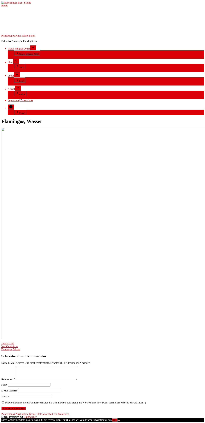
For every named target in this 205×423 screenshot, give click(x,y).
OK (114, 420)
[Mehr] (11, 107)
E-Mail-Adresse (9, 390)
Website (5, 396)
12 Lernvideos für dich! (26, 57)
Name (4, 384)
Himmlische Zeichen (24, 70)
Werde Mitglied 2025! (19, 48)
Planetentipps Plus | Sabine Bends (18, 35)
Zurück (22, 113)
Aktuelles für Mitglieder (26, 97)
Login (11, 75)
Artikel (11, 89)
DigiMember (30, 416)
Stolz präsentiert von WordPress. (53, 414)
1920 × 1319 (7, 343)
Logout (17, 84)
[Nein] (119, 420)
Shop (10, 62)
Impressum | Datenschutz (20, 100)
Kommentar (8, 379)
